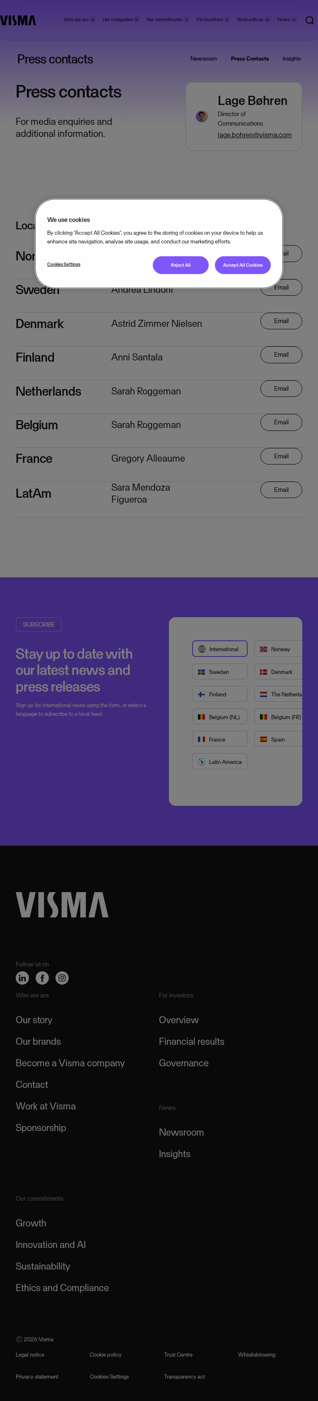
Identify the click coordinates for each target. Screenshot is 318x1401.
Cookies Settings (63, 264)
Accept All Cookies (243, 265)
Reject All (181, 265)
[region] (159, 243)
